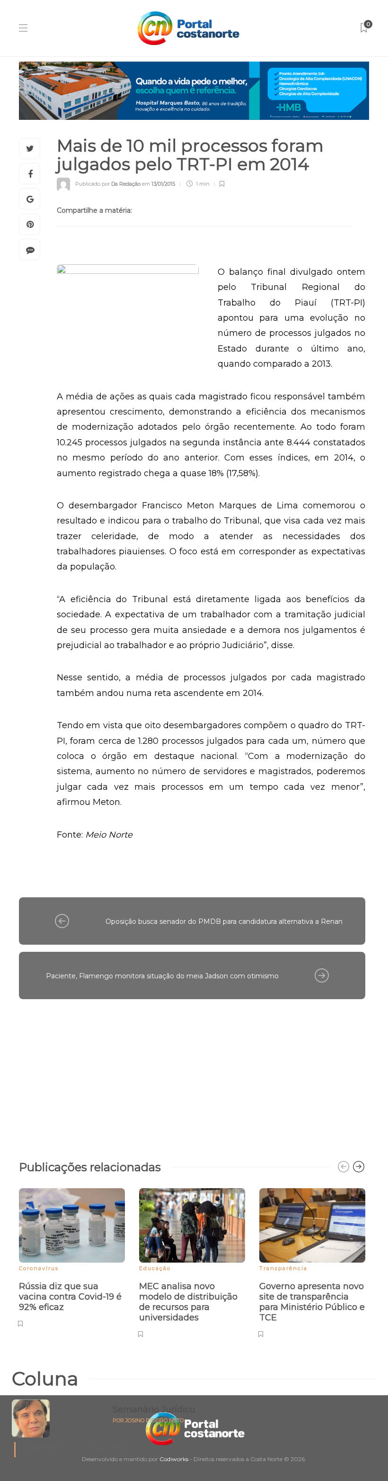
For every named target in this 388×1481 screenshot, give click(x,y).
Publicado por (108, 184)
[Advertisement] (192, 1075)
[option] (72, 1256)
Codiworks (173, 1459)
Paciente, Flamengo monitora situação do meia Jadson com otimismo (162, 976)
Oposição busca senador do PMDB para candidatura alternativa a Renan (224, 921)
